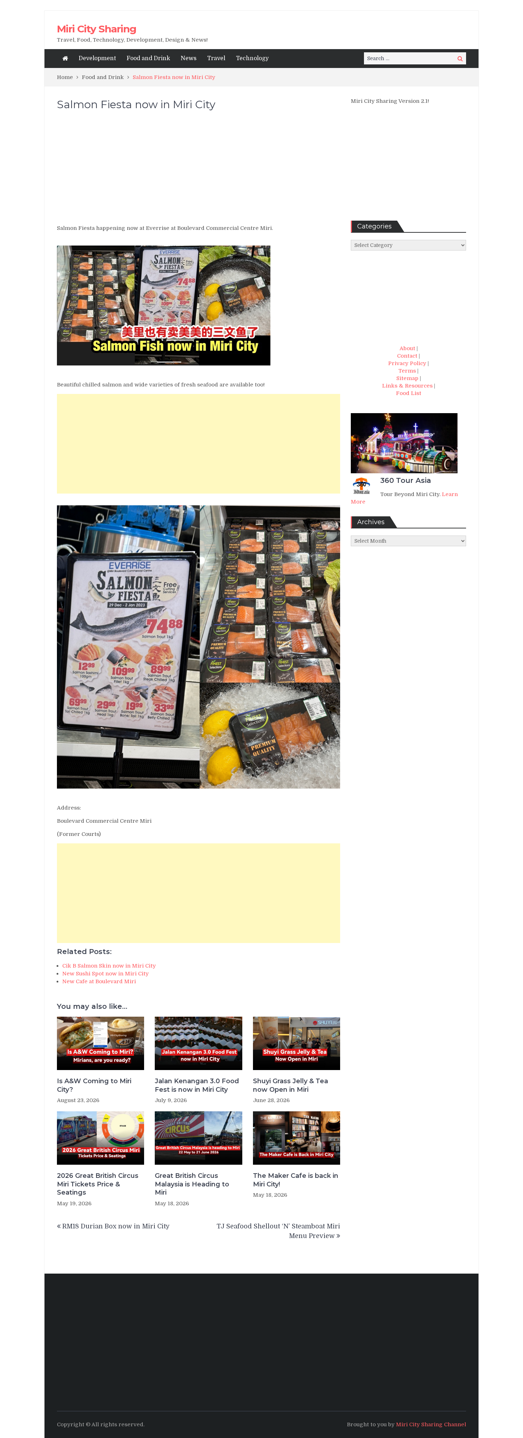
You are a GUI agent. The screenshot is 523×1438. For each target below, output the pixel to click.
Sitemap (407, 378)
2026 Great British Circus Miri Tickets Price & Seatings (97, 1184)
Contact (407, 356)
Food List (408, 393)
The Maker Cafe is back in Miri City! (295, 1180)
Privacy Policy (407, 363)
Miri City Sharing (96, 29)
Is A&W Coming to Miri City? (94, 1085)
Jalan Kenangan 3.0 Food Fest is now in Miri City (197, 1085)
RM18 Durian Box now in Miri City (116, 1226)
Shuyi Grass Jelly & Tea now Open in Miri (290, 1085)
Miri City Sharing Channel (431, 1424)
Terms (407, 371)
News (188, 58)
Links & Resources (407, 386)
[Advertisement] (198, 171)
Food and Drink (148, 58)
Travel (216, 58)
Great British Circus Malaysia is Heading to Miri (192, 1184)
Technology (252, 58)
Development (97, 58)
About (407, 348)
